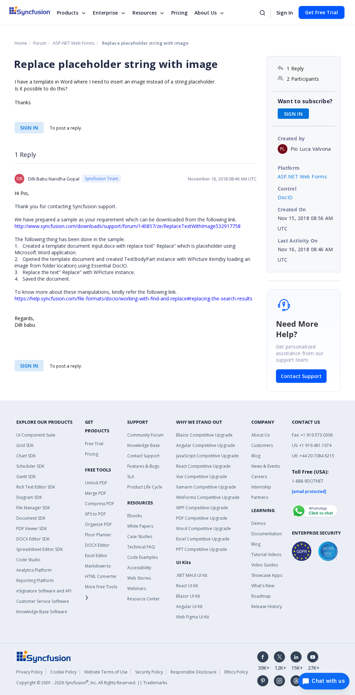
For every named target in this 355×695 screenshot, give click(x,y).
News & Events (265, 466)
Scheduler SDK (30, 466)
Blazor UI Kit (188, 596)
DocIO (285, 197)
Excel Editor (96, 555)
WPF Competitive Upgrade (202, 508)
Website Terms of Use (106, 672)
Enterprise (105, 12)
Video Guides (264, 565)
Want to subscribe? (305, 101)
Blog (255, 456)
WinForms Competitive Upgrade (208, 497)
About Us (205, 12)
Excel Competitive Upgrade (203, 539)
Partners (259, 497)
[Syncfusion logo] (34, 10)
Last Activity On (298, 240)
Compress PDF (99, 504)
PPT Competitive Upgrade (201, 549)
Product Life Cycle (144, 487)
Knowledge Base (143, 445)
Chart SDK (26, 456)
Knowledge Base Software (41, 612)
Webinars (136, 588)
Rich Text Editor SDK (35, 487)
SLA (130, 477)
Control (287, 188)
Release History (266, 606)
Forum (39, 43)
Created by (291, 138)
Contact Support (301, 376)
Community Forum (145, 435)
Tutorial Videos (266, 554)
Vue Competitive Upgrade (201, 477)
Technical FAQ (141, 547)
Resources (144, 12)
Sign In (284, 12)
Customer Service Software (42, 601)
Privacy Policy (29, 672)
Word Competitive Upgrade (203, 528)
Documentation (266, 534)
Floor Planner (98, 535)
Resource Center (143, 599)
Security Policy (149, 672)
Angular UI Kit (189, 606)
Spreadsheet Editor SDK (39, 549)
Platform (289, 168)
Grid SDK (25, 445)
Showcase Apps (266, 575)
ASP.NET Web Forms (74, 43)
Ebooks (134, 516)
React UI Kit (187, 586)
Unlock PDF (96, 483)
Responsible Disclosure (194, 672)
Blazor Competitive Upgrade (204, 435)
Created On (292, 209)
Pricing (179, 12)
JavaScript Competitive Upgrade (207, 456)
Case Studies (139, 536)
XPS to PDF (95, 514)
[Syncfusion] (44, 656)
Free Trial (94, 444)
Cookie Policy (63, 672)
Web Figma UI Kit (192, 617)
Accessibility (139, 568)
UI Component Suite (35, 435)
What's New (262, 586)
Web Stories (139, 578)
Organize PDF (98, 524)
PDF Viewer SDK (31, 528)
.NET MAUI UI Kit (191, 575)
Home (21, 43)
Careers (259, 477)
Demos (258, 523)
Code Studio (28, 560)
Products (67, 12)
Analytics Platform (34, 570)
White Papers (140, 526)
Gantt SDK (26, 477)
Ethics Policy (236, 672)
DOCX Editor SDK (33, 539)
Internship (261, 487)
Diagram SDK (29, 497)
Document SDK (30, 518)
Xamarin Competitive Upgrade (206, 487)
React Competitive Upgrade (203, 466)
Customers (262, 445)
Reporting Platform (35, 580)
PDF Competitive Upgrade (201, 518)
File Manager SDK (33, 508)
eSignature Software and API (43, 591)
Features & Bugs (143, 466)
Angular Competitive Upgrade (205, 445)
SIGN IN (29, 127)
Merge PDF (95, 493)
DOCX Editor (97, 545)
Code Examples (142, 557)
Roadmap (261, 596)
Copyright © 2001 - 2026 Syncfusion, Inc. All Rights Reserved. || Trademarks (91, 683)
